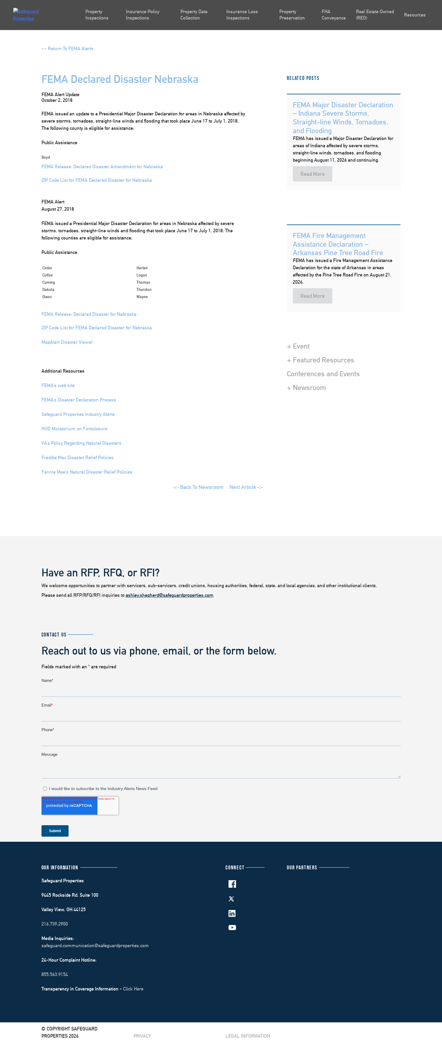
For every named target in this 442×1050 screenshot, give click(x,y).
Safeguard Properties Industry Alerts (78, 414)
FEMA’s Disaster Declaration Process (78, 400)
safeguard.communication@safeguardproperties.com (95, 945)
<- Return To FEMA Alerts (67, 48)
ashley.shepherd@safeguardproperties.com (169, 595)
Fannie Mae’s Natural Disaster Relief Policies (86, 472)
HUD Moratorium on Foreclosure (74, 429)
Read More (312, 174)
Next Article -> (245, 487)
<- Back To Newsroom (198, 487)
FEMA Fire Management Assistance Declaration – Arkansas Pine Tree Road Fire (338, 244)
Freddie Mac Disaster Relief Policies (77, 457)
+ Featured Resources (320, 360)
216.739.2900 (54, 924)
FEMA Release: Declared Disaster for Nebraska (89, 314)
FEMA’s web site (58, 385)
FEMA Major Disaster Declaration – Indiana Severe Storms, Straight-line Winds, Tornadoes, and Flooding (343, 117)
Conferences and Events (323, 373)
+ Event (298, 346)
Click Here (133, 989)
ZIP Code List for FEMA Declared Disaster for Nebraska (96, 180)
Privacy (142, 1036)
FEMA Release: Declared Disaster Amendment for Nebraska (102, 166)
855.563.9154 (54, 974)
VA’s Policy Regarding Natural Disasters (81, 443)
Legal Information (248, 1036)
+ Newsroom (306, 387)
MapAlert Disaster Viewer (67, 342)
